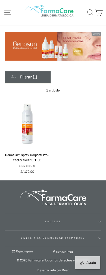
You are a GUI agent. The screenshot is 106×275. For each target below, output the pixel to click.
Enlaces (53, 221)
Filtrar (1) (28, 77)
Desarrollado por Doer (53, 270)
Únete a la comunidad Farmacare (53, 238)
